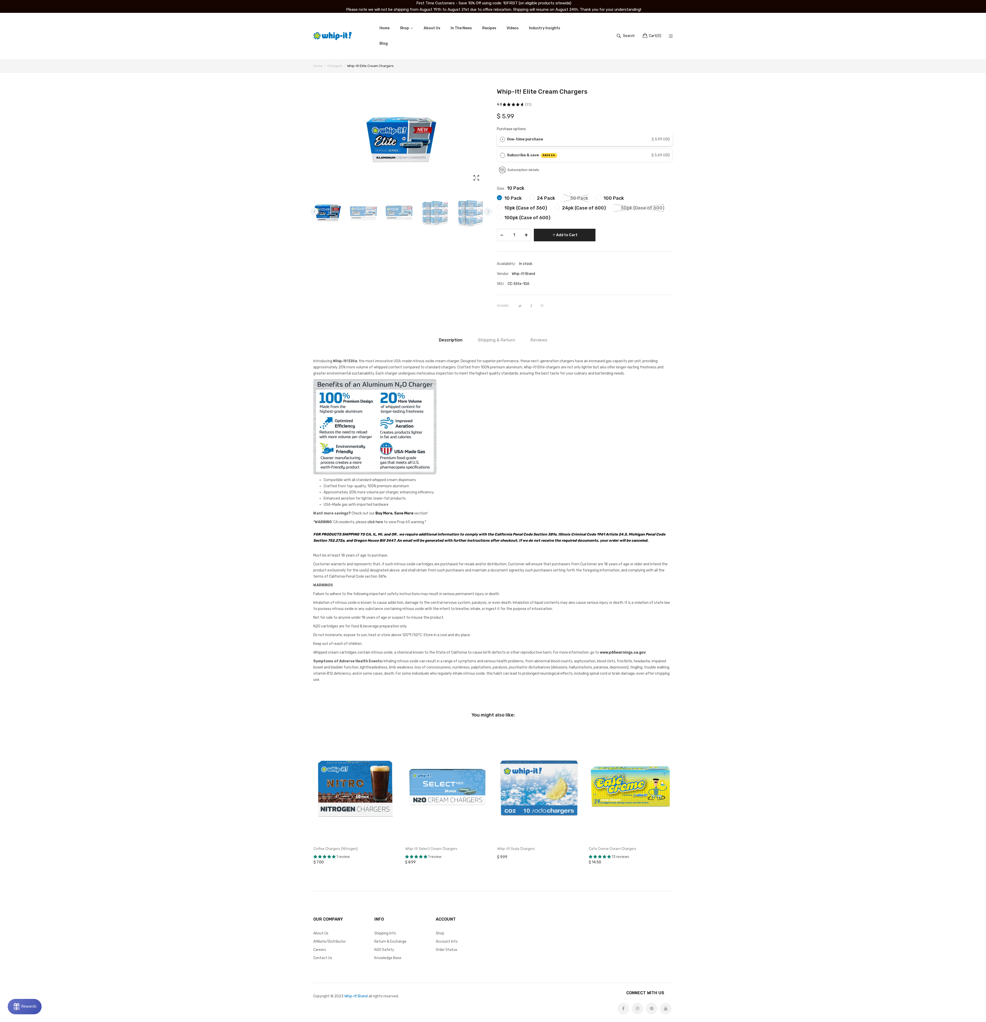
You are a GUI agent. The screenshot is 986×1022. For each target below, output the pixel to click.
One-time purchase (525, 139)
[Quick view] (396, 833)
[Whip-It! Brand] (332, 36)
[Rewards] (25, 1006)
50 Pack (578, 198)
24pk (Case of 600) (583, 208)
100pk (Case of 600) (526, 218)
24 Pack (545, 198)
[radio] (502, 139)
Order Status (446, 950)
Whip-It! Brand (356, 996)
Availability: (506, 264)
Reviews (538, 340)
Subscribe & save (531, 155)
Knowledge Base (387, 958)
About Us (320, 933)
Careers (319, 950)
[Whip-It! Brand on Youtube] (665, 1008)
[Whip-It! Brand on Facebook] (623, 1008)
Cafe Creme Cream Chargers (612, 849)
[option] (330, 213)
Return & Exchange (390, 941)
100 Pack (613, 198)
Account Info (447, 941)
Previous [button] (314, 211)
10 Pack (512, 198)
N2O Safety (384, 950)
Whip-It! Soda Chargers (516, 849)
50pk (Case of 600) (642, 208)
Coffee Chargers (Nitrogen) (336, 849)
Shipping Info (385, 933)
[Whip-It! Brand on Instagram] (637, 1008)
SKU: (500, 284)
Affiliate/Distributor (329, 941)
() (655, 36)
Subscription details (523, 170)
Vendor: (503, 274)
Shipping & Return (496, 340)
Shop (440, 933)
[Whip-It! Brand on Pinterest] (651, 1008)
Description (450, 340)
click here (375, 522)
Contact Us (322, 958)
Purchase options (511, 129)
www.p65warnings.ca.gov (623, 652)
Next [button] (488, 211)
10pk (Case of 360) (525, 208)
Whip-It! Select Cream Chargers (431, 849)
